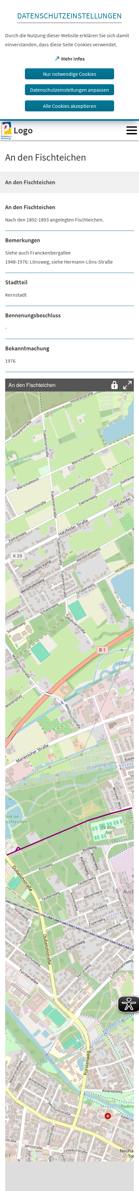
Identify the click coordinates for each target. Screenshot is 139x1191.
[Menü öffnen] (131, 130)
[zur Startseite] (61, 130)
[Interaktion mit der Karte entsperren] (114, 385)
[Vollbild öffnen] (127, 385)
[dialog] (69, 60)
